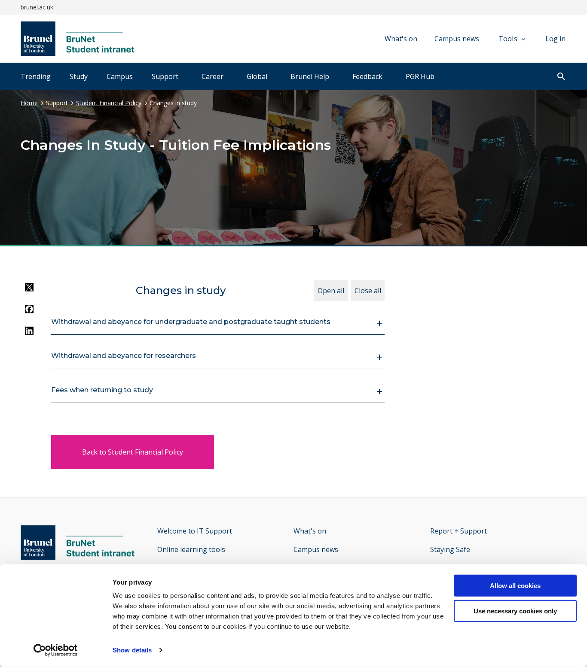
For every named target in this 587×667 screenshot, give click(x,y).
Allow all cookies (515, 585)
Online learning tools (191, 549)
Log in (555, 38)
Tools (507, 38)
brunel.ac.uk (37, 7)
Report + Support (458, 531)
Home (29, 103)
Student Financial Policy (108, 103)
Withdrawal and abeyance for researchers (123, 356)
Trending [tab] (36, 76)
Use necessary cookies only (515, 611)
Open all (331, 290)
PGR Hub (420, 76)
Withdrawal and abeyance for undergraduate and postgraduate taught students (190, 322)
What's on (401, 38)
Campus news (456, 38)
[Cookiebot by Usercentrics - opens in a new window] (55, 650)
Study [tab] (79, 76)
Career (212, 76)
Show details (132, 650)
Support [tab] (165, 76)
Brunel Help (309, 76)
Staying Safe (450, 549)
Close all (368, 290)
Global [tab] (257, 76)
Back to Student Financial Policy (132, 452)
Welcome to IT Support (194, 531)
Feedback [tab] (367, 76)
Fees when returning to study (102, 390)
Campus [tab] (120, 76)
